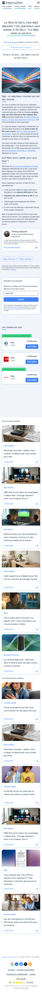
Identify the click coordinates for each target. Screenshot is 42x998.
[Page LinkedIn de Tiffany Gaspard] (36, 247)
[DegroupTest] (12, 2)
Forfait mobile (19, 6)
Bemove (34, 986)
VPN (29, 6)
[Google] (12, 964)
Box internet (7, 6)
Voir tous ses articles (12, 247)
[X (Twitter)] (25, 964)
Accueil (4, 957)
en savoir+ (13, 269)
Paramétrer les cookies (21, 988)
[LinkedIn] (16, 964)
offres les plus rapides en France (25, 166)
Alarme (37, 6)
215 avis (29, 982)
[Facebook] (21, 964)
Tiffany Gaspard (12, 42)
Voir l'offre (32, 346)
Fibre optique (25, 259)
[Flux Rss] (30, 964)
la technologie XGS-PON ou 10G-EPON (20, 151)
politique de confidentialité (15, 309)
